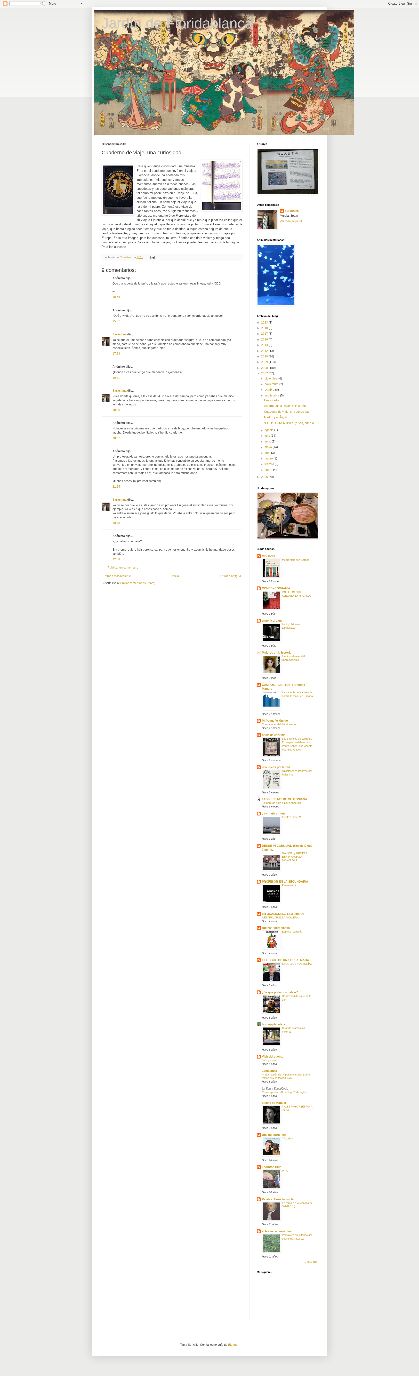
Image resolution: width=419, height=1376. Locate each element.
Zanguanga (269, 1071)
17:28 (116, 353)
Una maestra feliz (274, 1135)
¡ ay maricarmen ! (274, 813)
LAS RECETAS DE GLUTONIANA (284, 799)
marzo (269, 458)
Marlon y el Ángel (275, 417)
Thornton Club (271, 1167)
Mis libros (268, 556)
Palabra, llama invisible (278, 1199)
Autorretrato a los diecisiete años (285, 406)
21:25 (116, 486)
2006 (265, 477)
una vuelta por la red (276, 767)
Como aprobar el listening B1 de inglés (284, 1092)
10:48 (116, 297)
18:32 (116, 438)
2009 (265, 362)
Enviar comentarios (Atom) (137, 583)
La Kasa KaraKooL (275, 1088)
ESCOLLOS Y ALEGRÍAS (297, 963)
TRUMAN (287, 1138)
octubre (270, 389)
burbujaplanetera (273, 1024)
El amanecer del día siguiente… (280, 724)
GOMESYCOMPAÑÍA (276, 588)
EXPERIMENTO (291, 817)
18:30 (116, 410)
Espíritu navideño (292, 931)
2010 (265, 356)
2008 (265, 368)
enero (269, 470)
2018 (265, 328)
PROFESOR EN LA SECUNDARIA (285, 881)
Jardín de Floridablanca (177, 23)
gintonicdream (272, 620)
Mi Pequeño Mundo (275, 720)
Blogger (233, 1344)
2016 (265, 339)
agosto (269, 430)
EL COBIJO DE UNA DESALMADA (285, 960)
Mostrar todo (311, 1262)
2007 (265, 373)
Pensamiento (289, 885)
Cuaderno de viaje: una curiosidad (287, 411)
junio (268, 441)
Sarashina (120, 334)
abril (268, 453)
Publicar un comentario (123, 567)
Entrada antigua (230, 576)
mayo (269, 447)
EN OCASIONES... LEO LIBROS (283, 914)
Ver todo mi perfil (291, 221)
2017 (265, 333)
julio (268, 435)
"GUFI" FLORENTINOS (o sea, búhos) (289, 423)
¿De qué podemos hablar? (280, 992)
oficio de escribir (273, 735)
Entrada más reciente (117, 576)
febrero (270, 464)
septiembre (272, 395)
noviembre (272, 384)
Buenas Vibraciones (276, 928)
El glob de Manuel (274, 1103)
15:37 (116, 321)
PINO (285, 1170)
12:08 (116, 559)
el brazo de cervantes (277, 1231)
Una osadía (271, 400)
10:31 (116, 378)
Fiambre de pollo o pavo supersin (281, 802)
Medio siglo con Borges (295, 559)
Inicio (175, 576)
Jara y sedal (269, 1060)
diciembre (271, 378)
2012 (265, 351)
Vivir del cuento (272, 1056)
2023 (265, 322)
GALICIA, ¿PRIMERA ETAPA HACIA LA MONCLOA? (294, 857)
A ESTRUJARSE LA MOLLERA (280, 917)
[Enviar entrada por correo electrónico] (152, 257)
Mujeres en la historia (276, 652)
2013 (265, 345)
